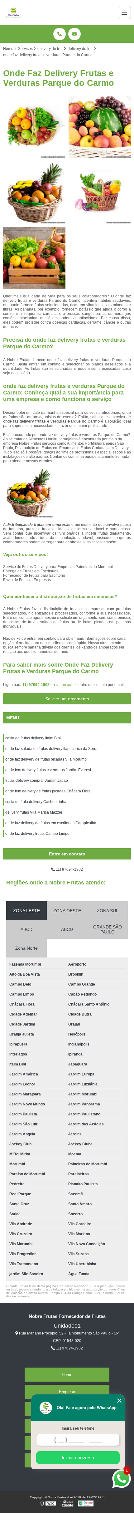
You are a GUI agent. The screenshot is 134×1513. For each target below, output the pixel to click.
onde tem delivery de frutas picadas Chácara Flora (48, 791)
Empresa (67, 1391)
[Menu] (124, 12)
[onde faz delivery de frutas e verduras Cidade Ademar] (34, 258)
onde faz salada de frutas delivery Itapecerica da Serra (51, 749)
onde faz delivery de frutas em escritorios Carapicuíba (50, 823)
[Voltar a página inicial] (13, 12)
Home (67, 1374)
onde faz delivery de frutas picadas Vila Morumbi (46, 759)
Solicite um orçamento (67, 698)
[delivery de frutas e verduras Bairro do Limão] (34, 127)
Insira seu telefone (78, 1428)
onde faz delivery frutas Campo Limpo (37, 833)
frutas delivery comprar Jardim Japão (36, 780)
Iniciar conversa (78, 1457)
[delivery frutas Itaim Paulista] (100, 127)
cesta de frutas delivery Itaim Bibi (33, 738)
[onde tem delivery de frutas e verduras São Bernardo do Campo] (100, 192)
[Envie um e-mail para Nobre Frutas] (74, 34)
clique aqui (65, 685)
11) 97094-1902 (36, 685)
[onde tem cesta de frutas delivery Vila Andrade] (34, 192)
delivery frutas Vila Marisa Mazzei (33, 812)
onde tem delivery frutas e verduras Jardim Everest (48, 770)
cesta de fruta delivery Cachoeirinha (35, 802)
